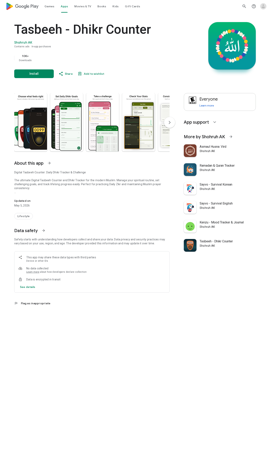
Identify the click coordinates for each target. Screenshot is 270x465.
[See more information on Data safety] (43, 230)
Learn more (32, 272)
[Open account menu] (263, 6)
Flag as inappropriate (32, 303)
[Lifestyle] (23, 216)
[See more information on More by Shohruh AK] (231, 136)
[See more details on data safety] (27, 287)
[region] (93, 58)
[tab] (49, 6)
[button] (30, 122)
